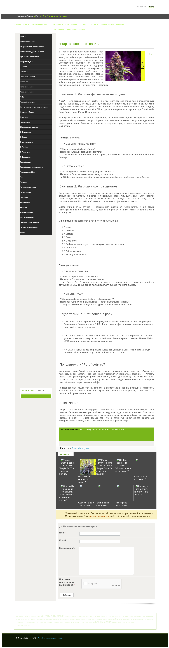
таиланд (88, 622)
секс (77, 622)
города (121, 616)
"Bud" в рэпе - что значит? (103, 504)
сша (82, 622)
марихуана (89, 429)
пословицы (137, 619)
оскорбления (115, 619)
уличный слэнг (102, 622)
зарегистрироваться (98, 516)
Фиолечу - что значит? (140, 493)
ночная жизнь (102, 619)
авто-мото (20, 616)
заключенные (147, 616)
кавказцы (41, 619)
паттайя (126, 619)
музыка (83, 619)
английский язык (115, 429)
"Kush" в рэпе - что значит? (141, 478)
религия (67, 622)
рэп (81, 429)
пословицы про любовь (33, 622)
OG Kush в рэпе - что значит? (123, 469)
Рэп (74, 448)
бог (84, 616)
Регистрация (141, 7)
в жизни (89, 616)
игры (18, 619)
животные (137, 616)
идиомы (24, 619)
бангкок (73, 616)
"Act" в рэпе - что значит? (121, 504)
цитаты (131, 622)
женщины (129, 616)
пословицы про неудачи (53, 622)
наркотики (101, 429)
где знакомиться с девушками (105, 616)
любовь (56, 619)
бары (79, 616)
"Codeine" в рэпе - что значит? (86, 504)
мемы (72, 619)
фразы (124, 622)
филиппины (116, 622)
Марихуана (83, 448)
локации (49, 619)
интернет (32, 619)
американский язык (32, 616)
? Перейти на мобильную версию (49, 638)
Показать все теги (24, 626)
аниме (67, 616)
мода (78, 619)
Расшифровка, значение (31, 8)
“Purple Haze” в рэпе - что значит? (85, 479)
